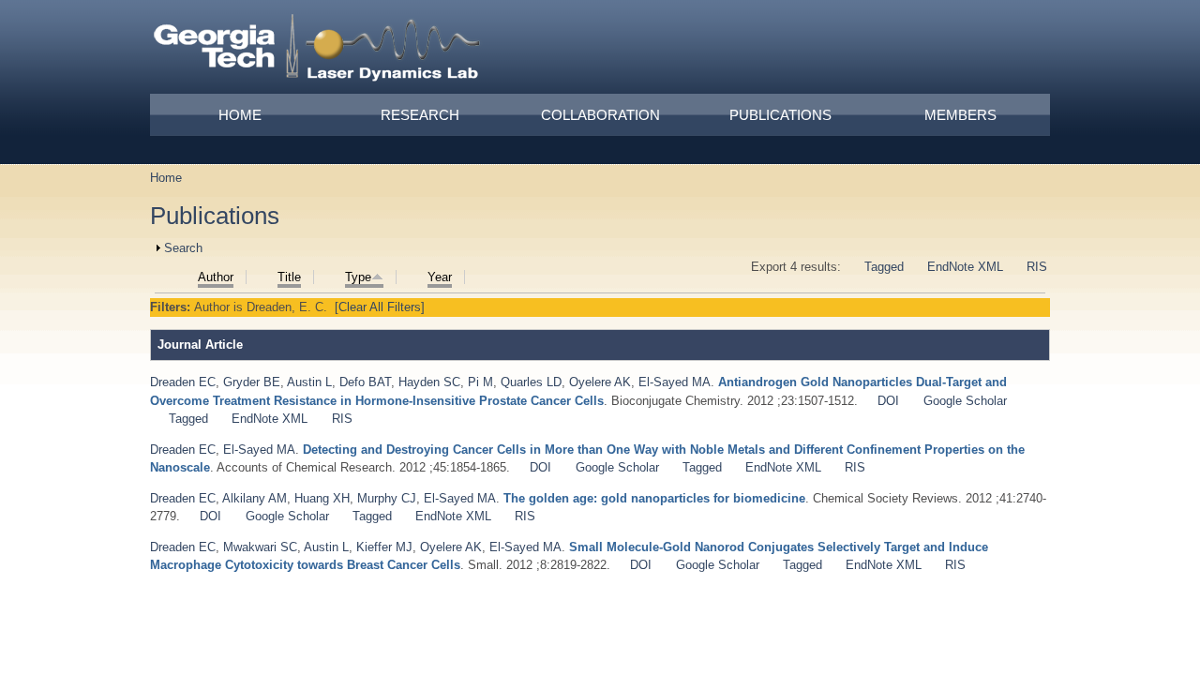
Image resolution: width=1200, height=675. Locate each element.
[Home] (318, 50)
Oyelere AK (600, 382)
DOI (888, 401)
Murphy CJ (386, 498)
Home (240, 115)
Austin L (309, 382)
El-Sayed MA (674, 382)
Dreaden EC (183, 382)
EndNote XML (965, 267)
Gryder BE (251, 382)
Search (183, 248)
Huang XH (322, 498)
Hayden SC (429, 382)
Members (960, 115)
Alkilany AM (254, 498)
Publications (780, 115)
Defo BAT (365, 382)
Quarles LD (531, 382)
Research (420, 115)
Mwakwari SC (260, 547)
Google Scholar (965, 401)
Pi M (480, 382)
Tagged (884, 267)
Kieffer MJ (384, 547)
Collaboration (600, 115)
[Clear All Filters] (380, 307)
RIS (1037, 267)
